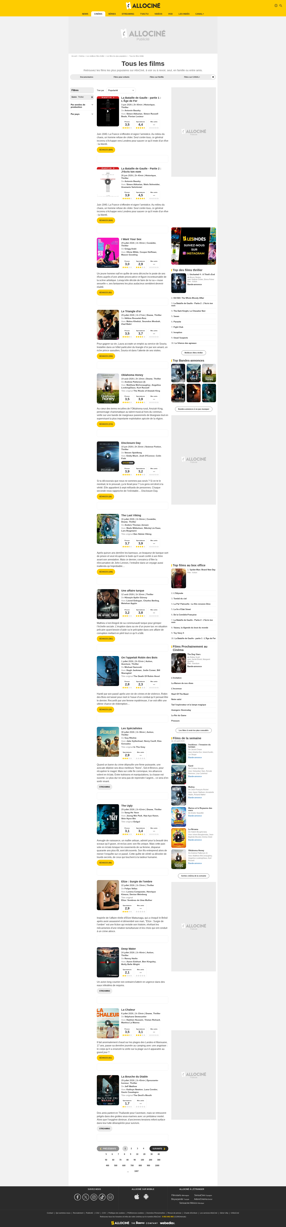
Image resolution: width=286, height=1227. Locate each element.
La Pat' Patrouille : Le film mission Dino (192, 604)
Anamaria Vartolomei (131, 187)
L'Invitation (176, 678)
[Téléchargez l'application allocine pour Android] (147, 1196)
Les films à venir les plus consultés (194, 730)
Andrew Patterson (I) (135, 382)
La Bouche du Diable (134, 1076)
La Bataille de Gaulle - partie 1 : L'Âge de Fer (195, 638)
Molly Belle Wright (130, 964)
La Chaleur (128, 1009)
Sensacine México (188, 1203)
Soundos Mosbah (151, 321)
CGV (104, 1213)
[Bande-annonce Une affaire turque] (108, 604)
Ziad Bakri (126, 324)
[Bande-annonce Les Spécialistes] (108, 742)
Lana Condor (150, 1089)
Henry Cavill (150, 741)
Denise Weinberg (138, 894)
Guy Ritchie (130, 738)
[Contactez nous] (111, 1197)
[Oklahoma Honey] (178, 859)
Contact (50, 1213)
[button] (213, 77)
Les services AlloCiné (208, 1213)
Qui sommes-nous (63, 1213)
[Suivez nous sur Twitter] (86, 1197)
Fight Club (178, 327)
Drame (150, 315)
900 (148, 1165)
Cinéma (98, 14)
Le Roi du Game (178, 715)
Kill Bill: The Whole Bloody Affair (189, 298)
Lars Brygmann (129, 531)
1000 (157, 1165)
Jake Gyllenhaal (134, 741)
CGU (97, 1213)
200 (150, 1160)
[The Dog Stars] (178, 663)
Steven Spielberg (133, 452)
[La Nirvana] (178, 838)
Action (149, 661)
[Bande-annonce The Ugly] (108, 819)
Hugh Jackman (134, 670)
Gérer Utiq (224, 1213)
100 (142, 1160)
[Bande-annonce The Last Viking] (108, 529)
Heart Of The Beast (179, 694)
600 (123, 1165)
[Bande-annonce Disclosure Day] (108, 456)
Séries (112, 14)
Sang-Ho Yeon (132, 812)
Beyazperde (177, 1199)
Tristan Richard (152, 1020)
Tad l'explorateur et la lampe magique (188, 705)
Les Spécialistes (131, 728)
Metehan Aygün (129, 603)
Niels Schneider (152, 184)
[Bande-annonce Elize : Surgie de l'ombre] (108, 895)
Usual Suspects (181, 338)
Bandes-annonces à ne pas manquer (193, 409)
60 (113, 1160)
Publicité (89, 1213)
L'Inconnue (176, 688)
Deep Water (128, 948)
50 (106, 1160)
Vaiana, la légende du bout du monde (191, 628)
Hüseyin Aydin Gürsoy (136, 597)
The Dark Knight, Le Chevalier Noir (190, 311)
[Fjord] (178, 774)
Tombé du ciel (180, 598)
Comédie (151, 243)
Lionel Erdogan (134, 600)
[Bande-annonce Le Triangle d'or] (108, 325)
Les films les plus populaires (117, 56)
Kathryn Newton (134, 1089)
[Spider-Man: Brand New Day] (178, 578)
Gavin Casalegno (130, 1092)
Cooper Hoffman (148, 252)
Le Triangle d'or (131, 311)
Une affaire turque (132, 590)
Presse (127, 122)
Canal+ (199, 14)
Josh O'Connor (147, 456)
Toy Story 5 (179, 633)
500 (115, 1165)
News (85, 14)
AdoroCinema (200, 1199)
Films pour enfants (121, 77)
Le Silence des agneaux (185, 343)
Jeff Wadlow (131, 1086)
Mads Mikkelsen (134, 528)
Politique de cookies (116, 1213)
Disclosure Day (131, 442)
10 (137, 1154)
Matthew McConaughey (138, 385)
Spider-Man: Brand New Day (202, 570)
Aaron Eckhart (133, 961)
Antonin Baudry (133, 110)
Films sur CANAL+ (192, 77)
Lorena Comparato (135, 891)
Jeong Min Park (134, 815)
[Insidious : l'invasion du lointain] (178, 753)
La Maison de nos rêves (182, 683)
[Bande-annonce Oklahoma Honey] (108, 388)
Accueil (74, 56)
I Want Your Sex (131, 239)
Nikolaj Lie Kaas (152, 528)
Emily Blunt (132, 456)
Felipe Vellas (131, 888)
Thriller (124, 107)
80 (127, 1160)
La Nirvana (193, 829)
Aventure (125, 664)
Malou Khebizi (133, 321)
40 (159, 1154)
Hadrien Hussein (134, 1020)
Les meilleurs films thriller (95, 56)
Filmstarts (176, 1195)
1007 (136, 1171)
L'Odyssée (178, 593)
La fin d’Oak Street (182, 609)
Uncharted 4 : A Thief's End (202, 274)
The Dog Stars (193, 654)
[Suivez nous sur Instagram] (94, 1197)
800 (140, 1165)
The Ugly (127, 805)
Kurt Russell (143, 387)
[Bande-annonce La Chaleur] (108, 1023)
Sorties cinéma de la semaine (193, 876)
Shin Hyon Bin (128, 818)
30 (151, 1154)
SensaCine (199, 1195)
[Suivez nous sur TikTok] (102, 1197)
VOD (170, 14)
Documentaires (86, 77)
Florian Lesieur (135, 116)
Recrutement (78, 1213)
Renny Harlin (131, 958)
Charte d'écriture (190, 1213)
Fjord (190, 766)
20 (144, 1154)
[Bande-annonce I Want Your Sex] (108, 253)
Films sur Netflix (157, 77)
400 (107, 1165)
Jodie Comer (149, 670)
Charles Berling (151, 600)
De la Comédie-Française (185, 615)
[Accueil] (143, 5)
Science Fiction (153, 446)
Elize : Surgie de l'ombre (136, 881)
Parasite (177, 322)
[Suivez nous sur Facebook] (78, 1197)
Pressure (175, 721)
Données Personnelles (155, 1213)
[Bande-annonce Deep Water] (108, 962)
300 (158, 1160)
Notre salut (176, 699)
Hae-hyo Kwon (150, 815)
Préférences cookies (135, 1213)
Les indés (184, 14)
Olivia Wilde (132, 252)
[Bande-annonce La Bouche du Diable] (108, 1090)
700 (132, 1165)
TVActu (144, 14)
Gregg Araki (130, 249)
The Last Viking (131, 515)
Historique (149, 104)
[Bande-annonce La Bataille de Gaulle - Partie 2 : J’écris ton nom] (108, 182)
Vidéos (158, 14)
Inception (178, 332)
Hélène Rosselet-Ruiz (135, 318)
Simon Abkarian (134, 114)
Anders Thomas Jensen (137, 525)
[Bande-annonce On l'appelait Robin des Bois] (108, 671)
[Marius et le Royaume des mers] (178, 817)
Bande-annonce (194, 284)
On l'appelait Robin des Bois (139, 657)
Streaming (128, 14)
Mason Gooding (129, 255)
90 (135, 1160)
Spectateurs (140, 122)
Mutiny (191, 787)
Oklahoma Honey (132, 374)
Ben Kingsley (149, 961)
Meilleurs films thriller (194, 353)
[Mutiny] (178, 796)
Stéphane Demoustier (135, 1016)
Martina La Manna (130, 1022)
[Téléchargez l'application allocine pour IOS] (138, 1196)
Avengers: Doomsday (181, 710)
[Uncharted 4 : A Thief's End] (178, 283)
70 (120, 1160)
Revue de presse (174, 1213)
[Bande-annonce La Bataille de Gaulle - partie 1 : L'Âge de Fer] (108, 111)
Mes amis (153, 122)
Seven (176, 316)
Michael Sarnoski (133, 667)
